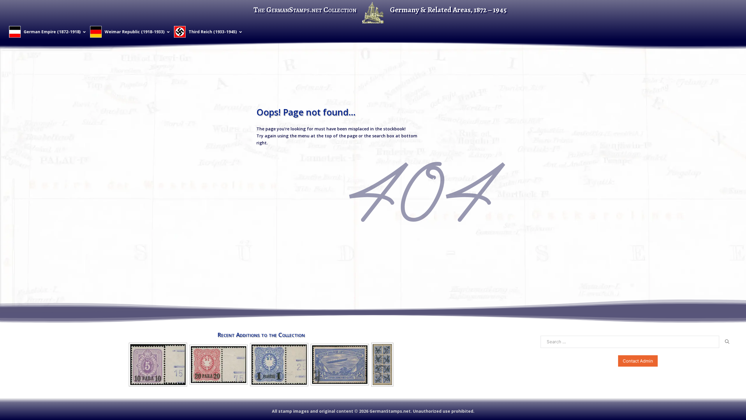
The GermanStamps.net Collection (305, 10)
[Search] (727, 341)
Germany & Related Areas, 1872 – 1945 (448, 10)
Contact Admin (638, 361)
